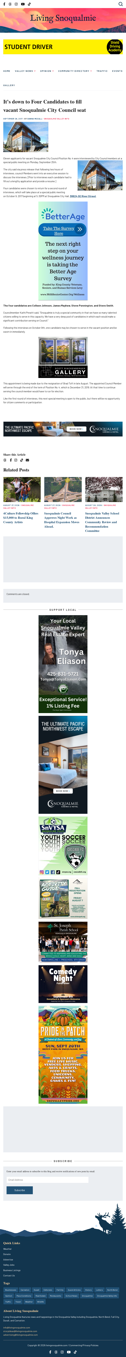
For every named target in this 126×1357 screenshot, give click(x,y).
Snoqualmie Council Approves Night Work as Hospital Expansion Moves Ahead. (61, 520)
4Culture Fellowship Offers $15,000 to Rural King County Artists (20, 517)
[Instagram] (17, 460)
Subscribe (19, 1190)
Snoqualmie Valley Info (56, 119)
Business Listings (12, 1270)
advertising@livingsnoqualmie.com (20, 1334)
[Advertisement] (63, 559)
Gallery (9, 85)
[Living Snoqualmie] (63, 18)
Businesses (10, 1290)
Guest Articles (74, 1290)
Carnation (25, 1290)
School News (71, 1296)
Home (6, 70)
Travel (18, 1301)
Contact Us (9, 1275)
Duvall (36, 1290)
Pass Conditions (24, 1296)
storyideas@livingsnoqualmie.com (20, 1331)
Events (117, 70)
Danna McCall (35, 119)
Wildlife (40, 1301)
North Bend (112, 1290)
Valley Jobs (8, 1264)
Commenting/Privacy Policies (83, 1345)
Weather (7, 1248)
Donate (6, 1254)
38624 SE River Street (83, 196)
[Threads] (6, 460)
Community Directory (73, 70)
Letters (99, 1290)
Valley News (24, 70)
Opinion (45, 70)
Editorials (48, 1290)
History (88, 1290)
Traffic (102, 70)
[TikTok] (22, 460)
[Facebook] (11, 460)
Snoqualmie (87, 1296)
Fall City (60, 1290)
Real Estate (41, 1296)
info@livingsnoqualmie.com (16, 1327)
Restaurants (55, 1296)
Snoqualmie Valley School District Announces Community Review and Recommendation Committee (102, 522)
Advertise (8, 1259)
